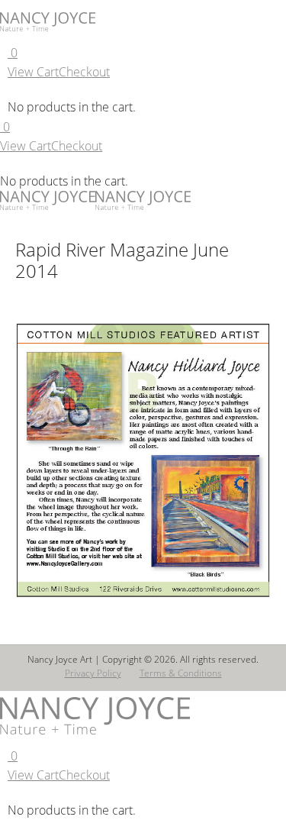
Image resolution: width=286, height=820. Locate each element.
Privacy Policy (93, 673)
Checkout (84, 71)
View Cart (33, 71)
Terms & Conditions (181, 673)
